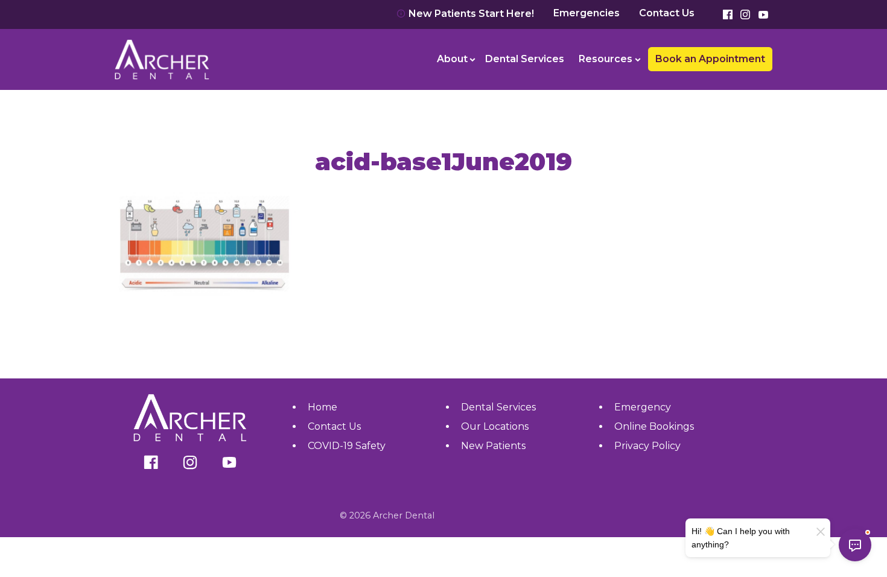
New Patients (493, 445)
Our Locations (495, 426)
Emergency (642, 407)
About (452, 59)
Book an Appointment (175, 24)
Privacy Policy (647, 445)
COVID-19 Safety (347, 445)
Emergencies (586, 13)
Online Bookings (654, 426)
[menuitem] (454, 59)
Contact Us (667, 13)
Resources (605, 59)
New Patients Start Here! (470, 13)
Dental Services (524, 59)
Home (322, 407)
